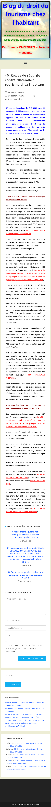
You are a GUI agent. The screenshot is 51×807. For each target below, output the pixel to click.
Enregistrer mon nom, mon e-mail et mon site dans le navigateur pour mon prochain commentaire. (24, 648)
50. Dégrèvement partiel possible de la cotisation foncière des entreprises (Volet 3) (25, 575)
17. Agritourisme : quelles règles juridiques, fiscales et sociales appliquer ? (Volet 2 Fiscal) (25, 534)
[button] (25, 63)
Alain (9, 761)
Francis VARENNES (16, 92)
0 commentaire (15, 99)
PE (42, 417)
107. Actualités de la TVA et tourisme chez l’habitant (23, 714)
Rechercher (9, 675)
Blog (33, 96)
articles (38, 417)
